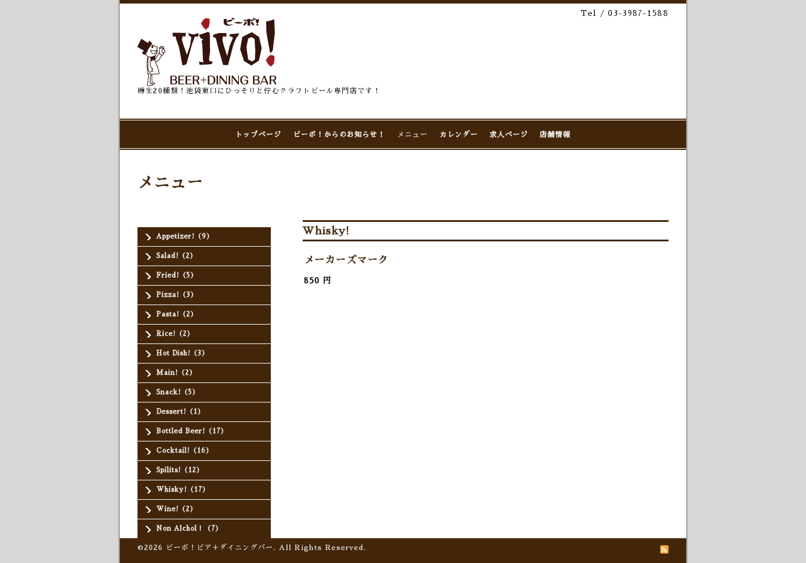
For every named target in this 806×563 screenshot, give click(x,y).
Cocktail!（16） (184, 450)
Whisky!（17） (182, 489)
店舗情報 (555, 134)
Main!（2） (176, 372)
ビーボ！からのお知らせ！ (339, 134)
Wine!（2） (176, 509)
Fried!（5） (177, 275)
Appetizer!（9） (185, 236)
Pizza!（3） (177, 295)
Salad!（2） (176, 256)
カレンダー (459, 134)
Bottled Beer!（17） (192, 431)
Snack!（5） (177, 392)
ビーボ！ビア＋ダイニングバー (219, 547)
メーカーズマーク (346, 260)
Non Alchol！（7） (189, 528)
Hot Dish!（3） (182, 353)
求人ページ (509, 134)
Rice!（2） (175, 333)
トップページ (258, 134)
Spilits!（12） (180, 470)
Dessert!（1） (180, 411)
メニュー (412, 134)
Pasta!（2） (177, 314)
